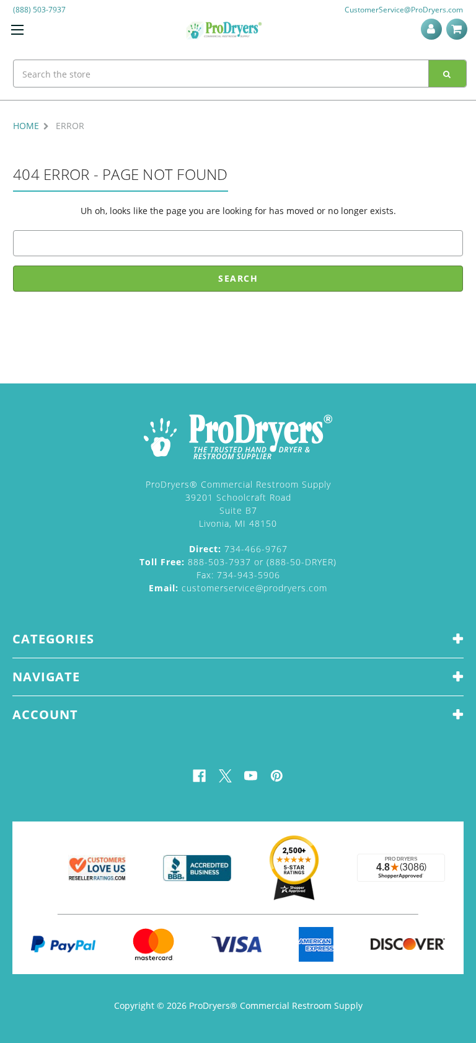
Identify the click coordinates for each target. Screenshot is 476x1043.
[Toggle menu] (17, 29)
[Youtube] (250, 775)
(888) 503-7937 (39, 9)
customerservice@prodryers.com (238, 588)
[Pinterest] (276, 775)
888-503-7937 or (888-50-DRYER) (238, 562)
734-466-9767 (238, 549)
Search (447, 73)
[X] (225, 775)
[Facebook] (199, 775)
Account (433, 29)
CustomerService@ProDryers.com (404, 9)
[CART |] (458, 29)
